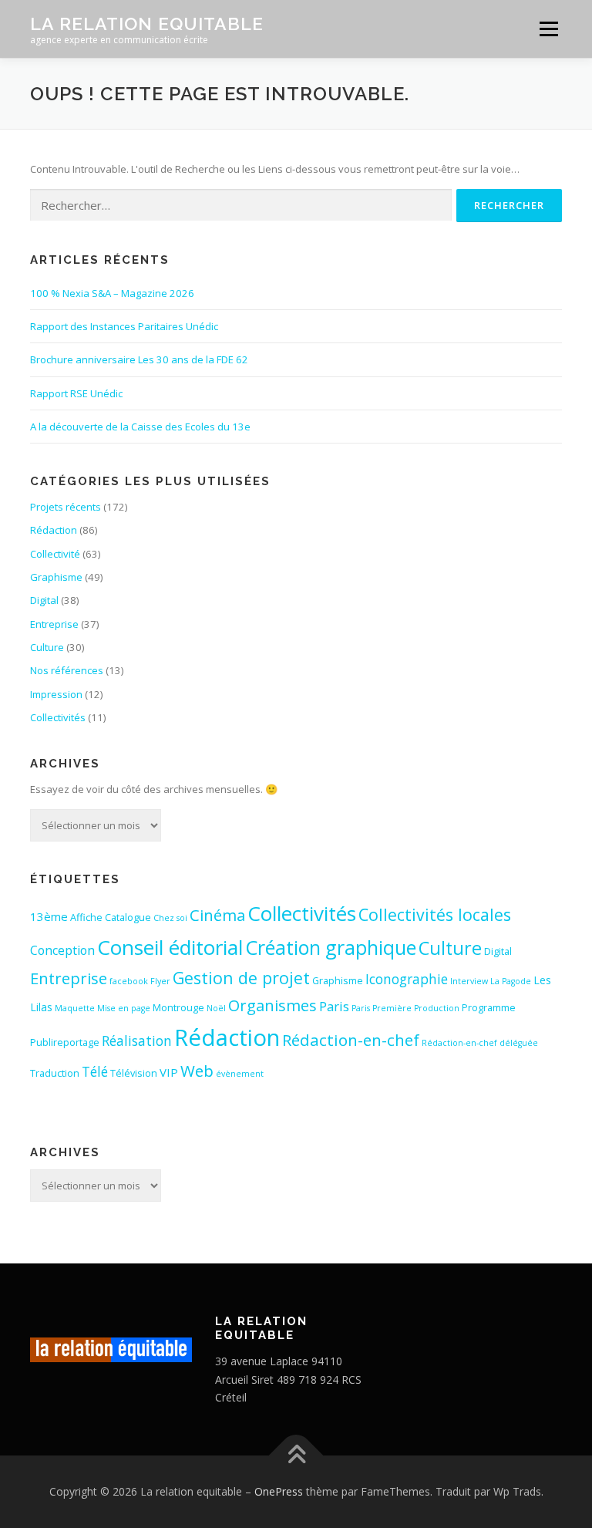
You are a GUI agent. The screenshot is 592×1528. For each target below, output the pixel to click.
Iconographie (406, 979)
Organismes (272, 1005)
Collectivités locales (434, 914)
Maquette (75, 1008)
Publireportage (64, 1042)
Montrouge (178, 1007)
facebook (128, 981)
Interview (469, 981)
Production (436, 1008)
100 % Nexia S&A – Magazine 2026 (112, 293)
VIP (169, 1072)
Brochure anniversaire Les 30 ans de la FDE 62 (139, 359)
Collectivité (55, 554)
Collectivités (58, 717)
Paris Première (382, 1008)
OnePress (278, 1491)
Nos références (66, 670)
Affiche (86, 917)
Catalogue (128, 917)
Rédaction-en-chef (350, 1040)
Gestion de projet (241, 977)
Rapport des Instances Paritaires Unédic (124, 326)
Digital (44, 600)
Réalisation (137, 1041)
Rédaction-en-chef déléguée (480, 1042)
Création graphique (330, 947)
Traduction (54, 1073)
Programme (489, 1007)
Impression (56, 694)
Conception (62, 950)
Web (197, 1070)
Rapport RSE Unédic (76, 393)
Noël (216, 1008)
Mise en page (123, 1008)
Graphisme (56, 577)
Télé (95, 1072)
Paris (334, 1006)
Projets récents (65, 507)
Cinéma (217, 915)
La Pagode (510, 981)
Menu (548, 28)
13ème (49, 916)
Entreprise (54, 624)
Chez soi (170, 917)
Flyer (160, 981)
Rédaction (53, 530)
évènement (240, 1073)
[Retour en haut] (296, 1455)
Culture (47, 647)
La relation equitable (147, 23)
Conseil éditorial (170, 947)
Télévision (133, 1073)
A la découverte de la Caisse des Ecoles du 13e (140, 426)
